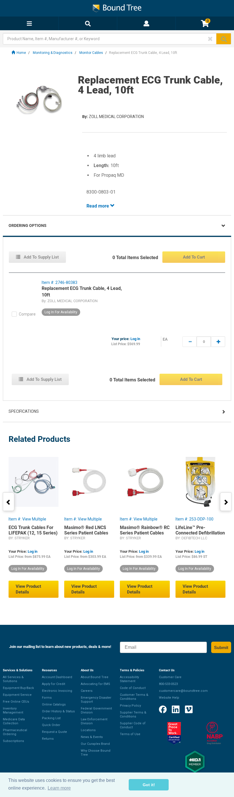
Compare (27, 314)
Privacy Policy (130, 705)
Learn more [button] (59, 788)
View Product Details (28, 589)
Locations (88, 730)
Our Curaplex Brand (95, 744)
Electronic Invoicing (57, 691)
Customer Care (170, 677)
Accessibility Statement (129, 679)
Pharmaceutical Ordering (15, 732)
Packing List (51, 718)
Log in (135, 339)
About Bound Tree (94, 677)
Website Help (169, 698)
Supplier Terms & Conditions (133, 714)
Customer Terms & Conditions (134, 697)
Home (21, 53)
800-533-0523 (168, 684)
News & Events (92, 737)
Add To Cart (194, 257)
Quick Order (51, 725)
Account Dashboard (57, 677)
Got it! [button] (149, 784)
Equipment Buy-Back (18, 688)
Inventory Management (13, 710)
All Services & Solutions (13, 679)
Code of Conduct (133, 688)
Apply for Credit (53, 684)
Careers (86, 691)
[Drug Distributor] (214, 733)
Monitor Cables (91, 53)
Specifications (24, 411)
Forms (47, 698)
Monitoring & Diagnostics (52, 53)
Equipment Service (17, 695)
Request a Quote (54, 732)
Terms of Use (130, 734)
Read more (98, 206)
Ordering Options (28, 225)
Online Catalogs (54, 704)
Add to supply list (41, 257)
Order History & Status (58, 711)
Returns (48, 739)
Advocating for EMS (95, 684)
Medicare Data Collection (14, 721)
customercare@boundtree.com (183, 691)
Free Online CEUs (16, 702)
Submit (221, 647)
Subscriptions (13, 741)
